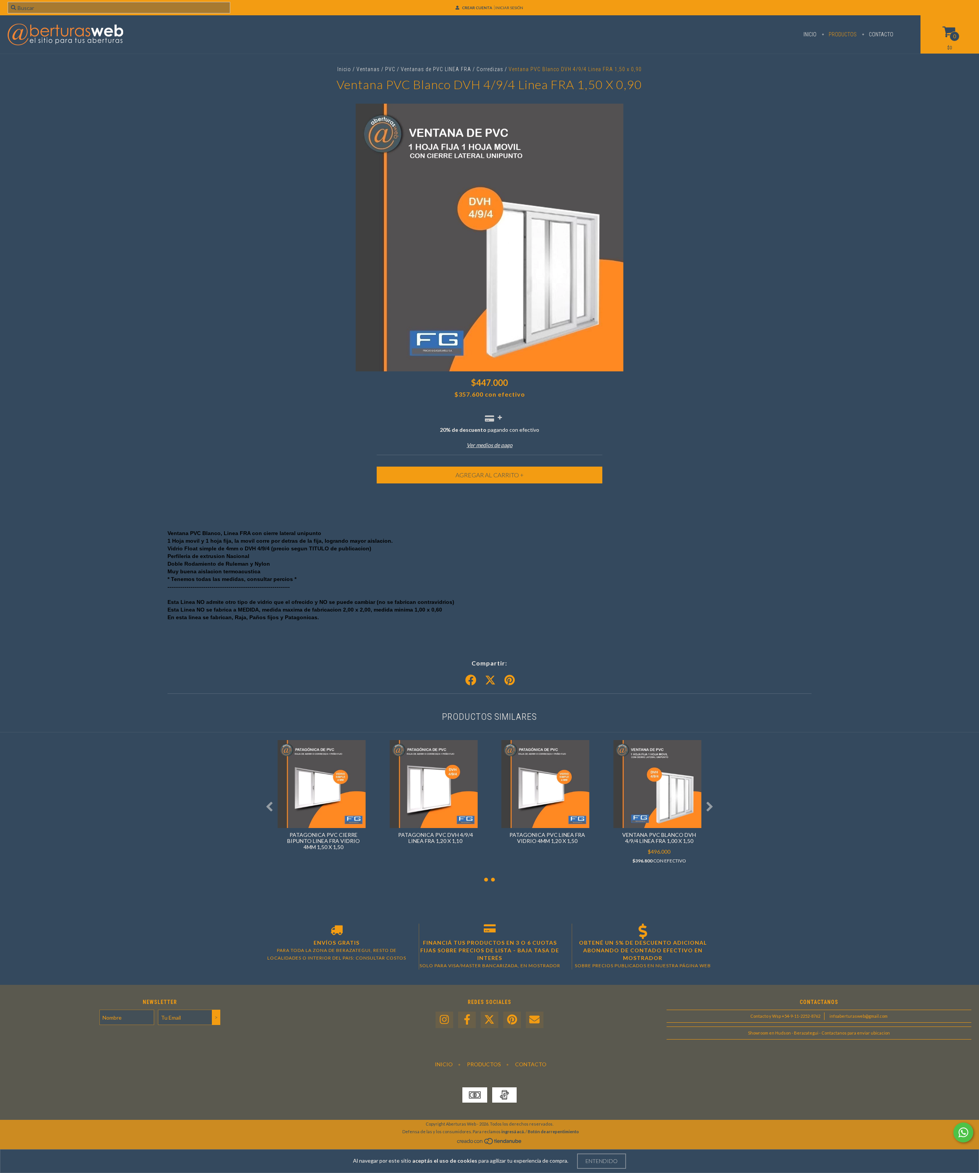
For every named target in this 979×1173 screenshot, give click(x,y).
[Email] (534, 1020)
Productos (842, 34)
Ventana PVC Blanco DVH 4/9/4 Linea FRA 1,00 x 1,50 (659, 837)
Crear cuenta (477, 7)
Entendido (601, 1161)
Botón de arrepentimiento (553, 1131)
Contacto (880, 34)
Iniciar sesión (509, 7)
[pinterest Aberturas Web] (512, 1020)
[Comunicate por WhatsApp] (963, 1132)
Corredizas (489, 69)
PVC (391, 69)
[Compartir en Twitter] (490, 680)
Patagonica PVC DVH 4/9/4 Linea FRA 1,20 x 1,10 (435, 837)
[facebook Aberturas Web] (467, 1020)
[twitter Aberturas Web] (489, 1020)
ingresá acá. (513, 1131)
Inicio (809, 34)
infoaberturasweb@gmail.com (858, 1016)
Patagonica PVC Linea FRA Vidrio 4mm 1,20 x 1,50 (547, 837)
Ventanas (368, 69)
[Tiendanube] (489, 1143)
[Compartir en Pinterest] (509, 680)
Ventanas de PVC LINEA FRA (436, 69)
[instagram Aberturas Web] (444, 1020)
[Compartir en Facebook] (470, 680)
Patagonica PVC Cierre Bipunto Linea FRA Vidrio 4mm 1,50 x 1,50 (323, 840)
